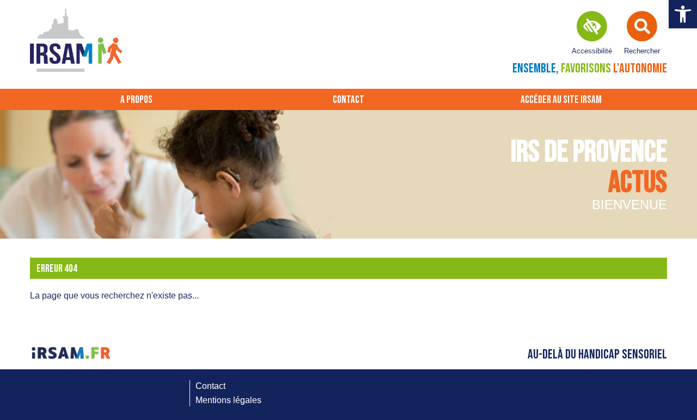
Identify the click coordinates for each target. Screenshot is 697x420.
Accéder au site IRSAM (561, 100)
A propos (136, 100)
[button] (683, 14)
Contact (348, 100)
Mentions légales (228, 400)
